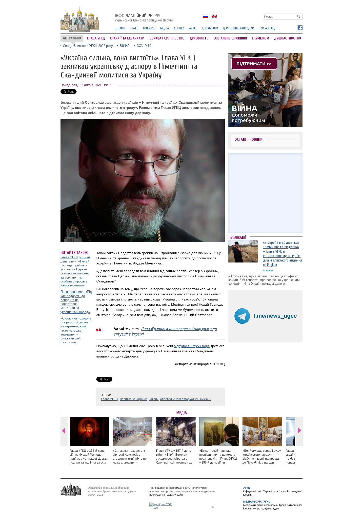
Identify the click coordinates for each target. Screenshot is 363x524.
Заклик (153, 399)
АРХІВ (193, 28)
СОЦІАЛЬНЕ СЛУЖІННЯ (230, 38)
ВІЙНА (125, 46)
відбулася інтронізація (192, 346)
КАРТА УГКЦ (267, 28)
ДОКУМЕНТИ (210, 28)
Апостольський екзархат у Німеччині (185, 399)
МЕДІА (164, 28)
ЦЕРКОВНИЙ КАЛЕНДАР (238, 28)
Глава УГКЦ (109, 399)
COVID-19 (144, 46)
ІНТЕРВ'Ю (149, 28)
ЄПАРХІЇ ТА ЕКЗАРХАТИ (127, 38)
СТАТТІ (134, 28)
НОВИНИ (120, 28)
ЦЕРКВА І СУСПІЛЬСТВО (166, 38)
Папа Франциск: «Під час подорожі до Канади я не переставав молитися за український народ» (76, 302)
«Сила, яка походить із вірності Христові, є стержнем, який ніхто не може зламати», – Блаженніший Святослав (76, 330)
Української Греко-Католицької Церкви (144, 18)
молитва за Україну (133, 399)
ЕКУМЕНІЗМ (260, 38)
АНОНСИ (179, 28)
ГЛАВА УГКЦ (96, 38)
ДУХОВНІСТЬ (198, 38)
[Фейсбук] (299, 27)
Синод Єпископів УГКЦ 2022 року (88, 46)
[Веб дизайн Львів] (213, 507)
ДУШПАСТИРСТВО (287, 38)
